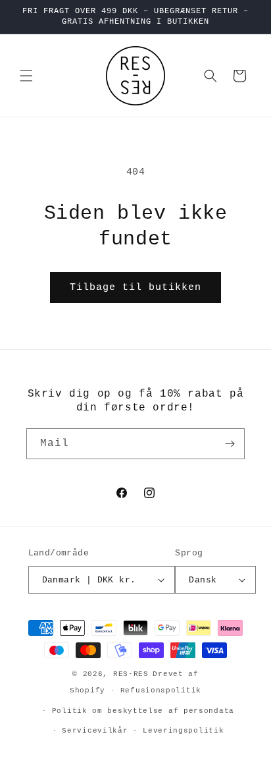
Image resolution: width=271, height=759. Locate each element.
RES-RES (131, 674)
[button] (26, 75)
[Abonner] (229, 443)
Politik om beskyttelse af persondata (143, 711)
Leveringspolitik (183, 731)
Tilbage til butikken (135, 287)
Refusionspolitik (160, 690)
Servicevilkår (95, 731)
